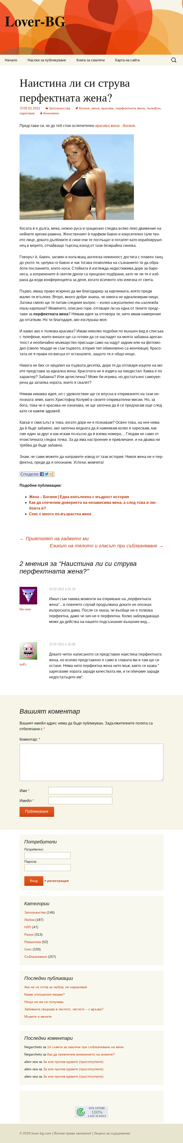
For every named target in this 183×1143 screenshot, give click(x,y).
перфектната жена (130, 108)
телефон (154, 108)
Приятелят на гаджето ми (54, 538)
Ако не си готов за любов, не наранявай (55, 987)
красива (107, 108)
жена (95, 108)
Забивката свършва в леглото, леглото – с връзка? (63, 1009)
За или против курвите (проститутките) (73, 1062)
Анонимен (51, 113)
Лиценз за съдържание (112, 1133)
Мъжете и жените (38, 1016)
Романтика (32, 942)
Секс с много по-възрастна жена (60, 514)
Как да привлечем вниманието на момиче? (81, 1054)
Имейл (27, 801)
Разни (29, 934)
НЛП (27, 927)
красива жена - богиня (115, 126)
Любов (29, 920)
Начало (11, 60)
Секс (28, 949)
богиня (84, 108)
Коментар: (30, 739)
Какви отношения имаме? (44, 994)
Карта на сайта (127, 60)
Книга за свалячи (90, 60)
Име (25, 791)
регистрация (58, 881)
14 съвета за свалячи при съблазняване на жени (85, 1047)
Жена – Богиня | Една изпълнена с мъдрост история (79, 497)
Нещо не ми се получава (43, 1002)
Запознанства (59, 108)
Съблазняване (35, 956)
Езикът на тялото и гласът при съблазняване (106, 545)
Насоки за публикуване (47, 60)
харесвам (27, 113)
